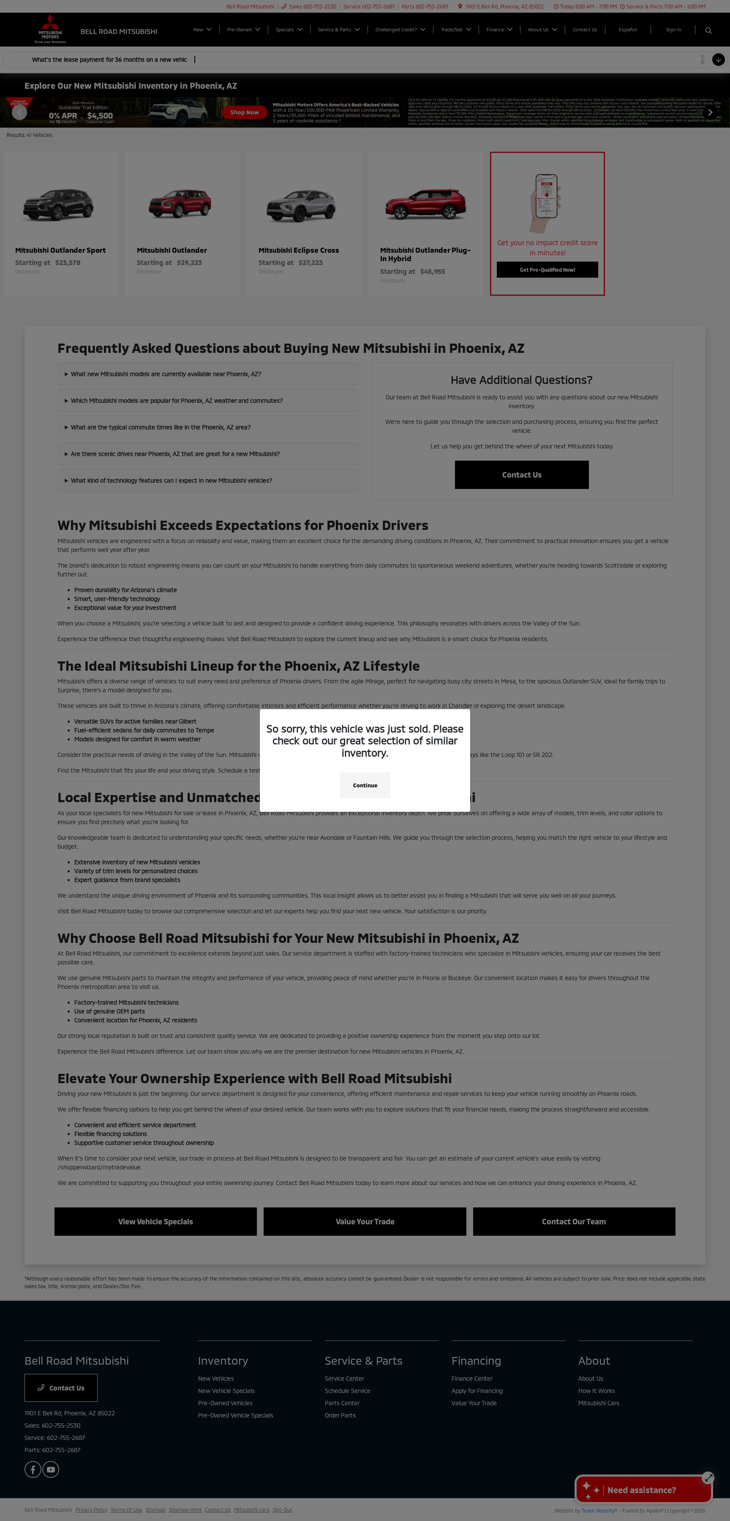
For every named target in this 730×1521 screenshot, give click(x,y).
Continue (365, 785)
